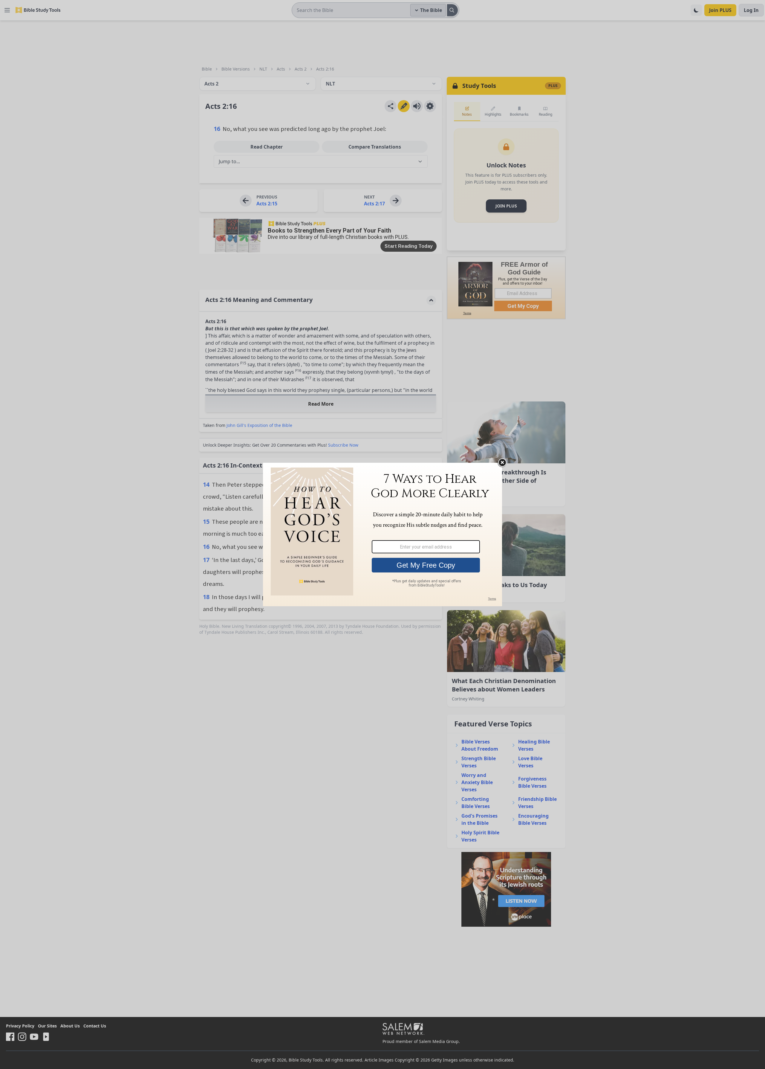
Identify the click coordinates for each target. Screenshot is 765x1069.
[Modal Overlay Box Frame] (382, 534)
